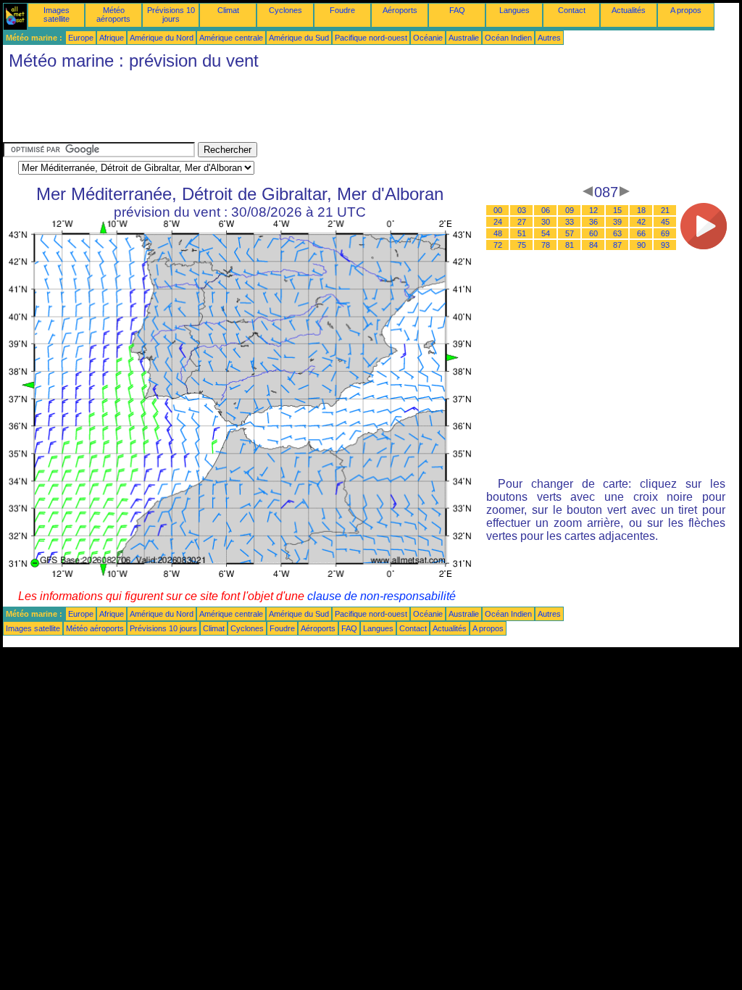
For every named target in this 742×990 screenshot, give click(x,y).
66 (641, 233)
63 (617, 233)
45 (665, 221)
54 (545, 233)
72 (497, 245)
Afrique (111, 37)
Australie (464, 37)
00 (497, 210)
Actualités (629, 10)
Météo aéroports (113, 14)
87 (617, 245)
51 (521, 233)
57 (569, 233)
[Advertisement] (266, 109)
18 (641, 210)
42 (641, 221)
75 (521, 245)
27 (521, 221)
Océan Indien (508, 37)
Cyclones (285, 10)
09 (569, 210)
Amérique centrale (231, 37)
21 (665, 210)
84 (593, 245)
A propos (685, 10)
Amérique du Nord (161, 37)
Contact (571, 10)
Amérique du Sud (299, 37)
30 (545, 221)
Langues (514, 10)
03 (521, 210)
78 (545, 245)
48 (497, 233)
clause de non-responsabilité (381, 596)
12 (593, 210)
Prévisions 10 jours (171, 14)
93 (665, 245)
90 (641, 245)
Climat (228, 10)
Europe (80, 37)
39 (617, 221)
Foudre (342, 10)
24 (497, 221)
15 (617, 210)
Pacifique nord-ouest (371, 37)
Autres (549, 37)
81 (569, 245)
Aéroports (400, 10)
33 (569, 221)
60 (593, 233)
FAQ (457, 10)
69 (665, 233)
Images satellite (56, 14)
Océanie (428, 37)
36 (593, 221)
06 (545, 210)
